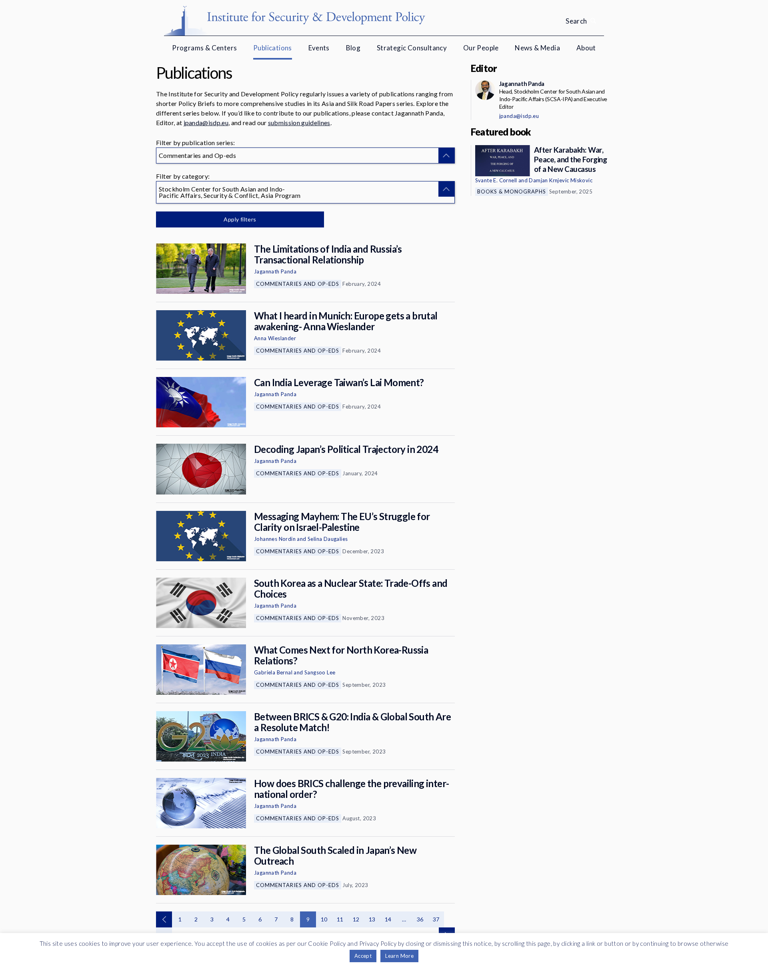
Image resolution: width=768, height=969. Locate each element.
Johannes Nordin (275, 539)
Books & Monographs (511, 191)
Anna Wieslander (275, 338)
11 (340, 919)
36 (420, 919)
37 (436, 919)
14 (388, 919)
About (586, 48)
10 (324, 919)
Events (319, 48)
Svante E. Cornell (496, 180)
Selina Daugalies (328, 539)
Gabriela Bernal (273, 672)
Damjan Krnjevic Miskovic (560, 180)
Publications (272, 48)
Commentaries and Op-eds (297, 284)
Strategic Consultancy (412, 48)
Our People (481, 48)
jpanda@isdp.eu (206, 122)
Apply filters (240, 219)
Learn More (399, 956)
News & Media (537, 48)
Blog (353, 48)
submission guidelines (299, 122)
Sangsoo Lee (319, 672)
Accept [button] (363, 956)
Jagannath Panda (275, 271)
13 (372, 919)
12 (356, 919)
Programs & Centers (204, 48)
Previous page (164, 919)
